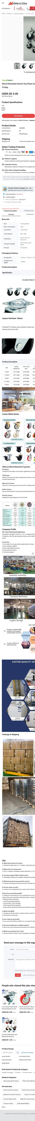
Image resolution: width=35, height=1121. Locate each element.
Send (17, 975)
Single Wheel (5, 1063)
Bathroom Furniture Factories (12, 1094)
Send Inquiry (18, 116)
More (3, 1107)
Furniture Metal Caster (9, 1099)
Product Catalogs (28, 1052)
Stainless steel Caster (25, 1060)
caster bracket (6, 1056)
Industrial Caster (6, 1060)
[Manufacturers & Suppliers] (17, 3)
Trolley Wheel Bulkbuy (23, 1103)
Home (3, 13)
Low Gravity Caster (24, 1056)
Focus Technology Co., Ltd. (24, 1113)
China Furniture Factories (10, 1090)
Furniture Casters (29, 13)
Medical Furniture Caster (27, 1099)
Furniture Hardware (18, 13)
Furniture (9, 13)
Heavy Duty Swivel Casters (11, 1081)
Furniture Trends (8, 1103)
